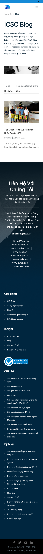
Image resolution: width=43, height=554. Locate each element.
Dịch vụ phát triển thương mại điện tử (22, 467)
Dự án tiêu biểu (13, 336)
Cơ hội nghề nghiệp (15, 305)
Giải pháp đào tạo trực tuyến (18, 407)
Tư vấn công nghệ (14, 510)
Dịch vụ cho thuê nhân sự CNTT (20, 514)
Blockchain (11, 395)
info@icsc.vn (24, 233)
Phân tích (11, 493)
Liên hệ (10, 310)
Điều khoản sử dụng (15, 319)
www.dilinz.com (22, 266)
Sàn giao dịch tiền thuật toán (18, 391)
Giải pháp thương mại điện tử (18, 412)
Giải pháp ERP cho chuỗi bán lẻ (19, 424)
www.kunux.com (20, 263)
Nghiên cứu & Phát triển (16, 350)
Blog (9, 341)
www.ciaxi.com (20, 259)
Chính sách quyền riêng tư (17, 315)
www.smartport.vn (20, 255)
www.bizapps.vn (20, 244)
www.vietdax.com (20, 248)
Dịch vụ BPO (12, 488)
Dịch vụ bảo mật (14, 519)
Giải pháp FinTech (14, 386)
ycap (9, 138)
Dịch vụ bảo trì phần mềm (17, 476)
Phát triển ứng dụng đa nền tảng (20, 471)
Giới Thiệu (11, 301)
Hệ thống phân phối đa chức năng (21, 429)
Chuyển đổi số (13, 345)
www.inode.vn (20, 252)
